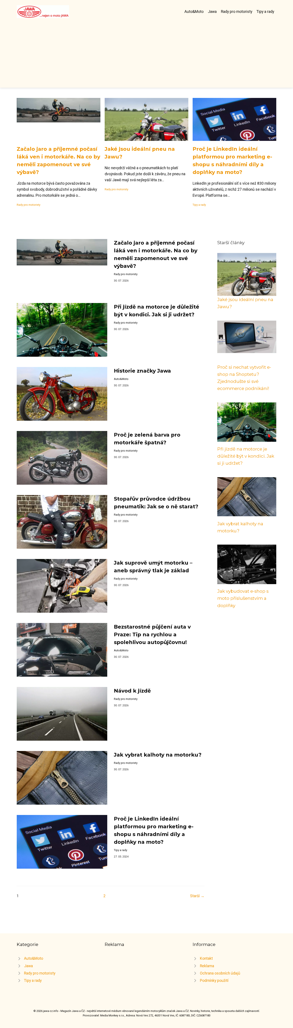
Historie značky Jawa (142, 371)
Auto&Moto (194, 11)
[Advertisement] (146, 50)
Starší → (197, 896)
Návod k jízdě (132, 691)
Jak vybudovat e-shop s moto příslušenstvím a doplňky (243, 598)
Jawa (212, 11)
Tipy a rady (265, 11)
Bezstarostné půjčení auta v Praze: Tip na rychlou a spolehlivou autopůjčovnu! (152, 634)
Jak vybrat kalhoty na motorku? (157, 755)
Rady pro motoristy (236, 11)
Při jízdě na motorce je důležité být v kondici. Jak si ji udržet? (245, 456)
